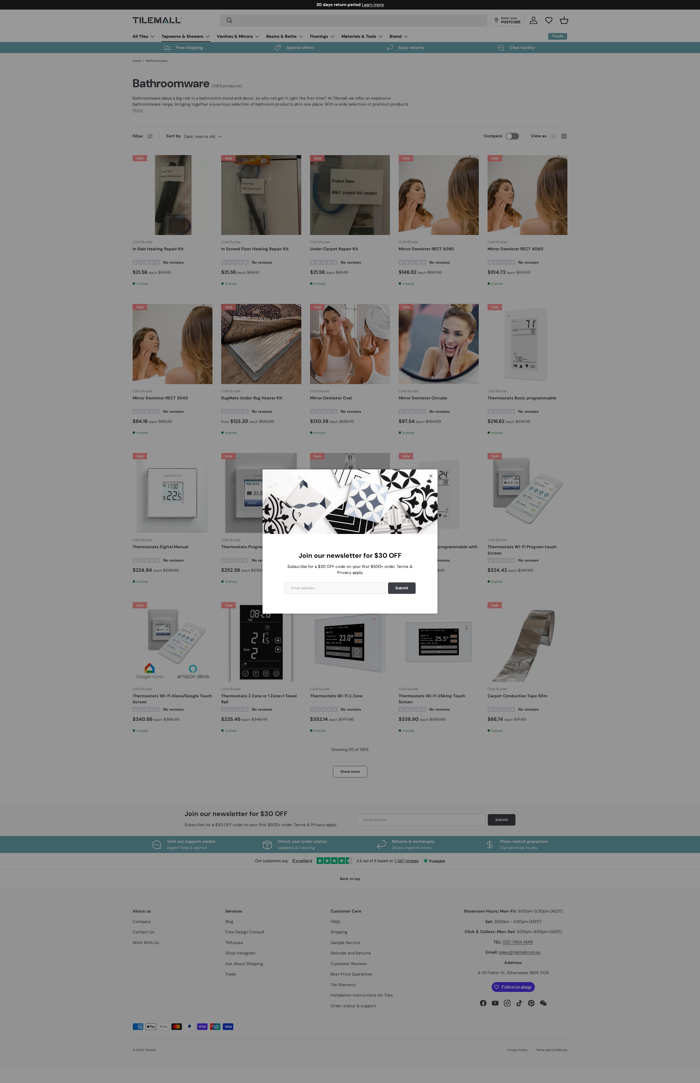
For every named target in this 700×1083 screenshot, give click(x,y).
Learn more (373, 4)
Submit (401, 588)
